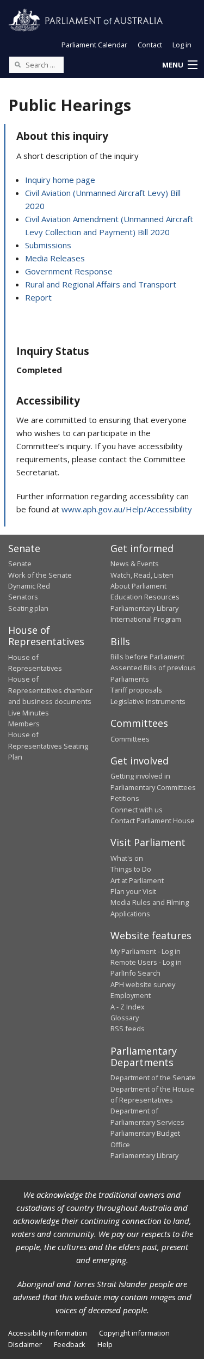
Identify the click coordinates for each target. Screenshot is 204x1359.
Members (24, 724)
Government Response (69, 271)
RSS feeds (127, 1028)
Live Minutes (28, 713)
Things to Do (130, 869)
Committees (130, 739)
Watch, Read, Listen (142, 575)
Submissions (48, 245)
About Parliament (138, 586)
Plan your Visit (133, 891)
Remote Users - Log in (146, 962)
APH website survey (142, 984)
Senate (20, 563)
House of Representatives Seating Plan (48, 746)
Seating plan (28, 608)
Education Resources (145, 597)
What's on (126, 858)
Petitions (124, 798)
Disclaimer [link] (25, 1344)
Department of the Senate (153, 1077)
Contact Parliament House (152, 820)
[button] (179, 65)
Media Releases (55, 258)
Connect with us (136, 810)
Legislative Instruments (148, 701)
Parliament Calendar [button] (94, 45)
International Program (145, 619)
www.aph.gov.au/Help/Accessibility (126, 509)
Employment (130, 995)
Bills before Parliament (147, 657)
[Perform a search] (17, 64)
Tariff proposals (136, 690)
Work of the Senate (40, 575)
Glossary (124, 1018)
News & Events (134, 563)
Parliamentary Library (144, 608)
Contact (150, 45)
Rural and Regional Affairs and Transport (100, 284)
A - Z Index (127, 1007)
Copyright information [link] (134, 1333)
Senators (23, 597)
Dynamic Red (29, 586)
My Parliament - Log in (145, 951)
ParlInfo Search (135, 973)
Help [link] (105, 1344)
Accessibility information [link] (47, 1333)
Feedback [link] (69, 1344)
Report (38, 297)
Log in (181, 45)
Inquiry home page (60, 179)
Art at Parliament (137, 880)
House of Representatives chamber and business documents (50, 690)
